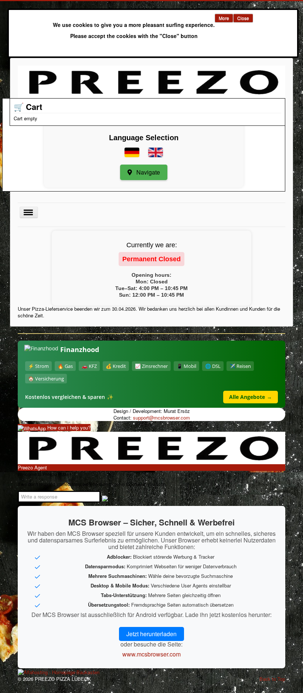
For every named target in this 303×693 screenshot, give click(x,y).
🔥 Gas (65, 366)
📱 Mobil (186, 366)
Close (243, 18)
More (224, 18)
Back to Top (272, 678)
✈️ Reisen (240, 366)
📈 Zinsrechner (151, 366)
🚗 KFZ (89, 366)
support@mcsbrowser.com (161, 417)
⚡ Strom (38, 366)
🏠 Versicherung (46, 378)
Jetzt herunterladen (151, 634)
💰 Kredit (116, 366)
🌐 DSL (213, 366)
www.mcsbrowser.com (151, 654)
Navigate (147, 172)
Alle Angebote (250, 396)
